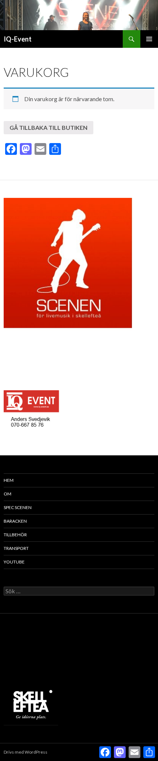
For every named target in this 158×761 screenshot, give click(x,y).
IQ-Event (18, 39)
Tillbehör (15, 534)
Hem (9, 480)
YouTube (14, 562)
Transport (16, 548)
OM (7, 494)
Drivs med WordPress (25, 752)
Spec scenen (18, 507)
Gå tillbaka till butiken (48, 127)
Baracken (15, 521)
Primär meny (149, 39)
